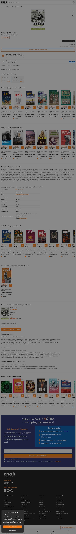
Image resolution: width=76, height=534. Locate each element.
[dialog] (12, 521)
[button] (12, 530)
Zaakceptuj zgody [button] (12, 526)
